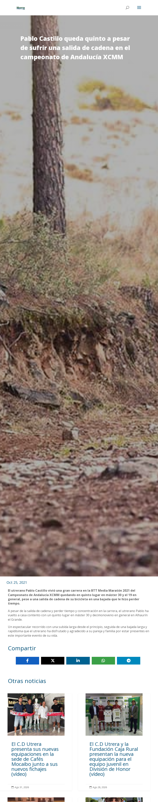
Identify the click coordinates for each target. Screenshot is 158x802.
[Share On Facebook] (27, 661)
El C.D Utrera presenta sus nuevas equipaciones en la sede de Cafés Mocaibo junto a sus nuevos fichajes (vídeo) (36, 741)
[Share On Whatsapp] (103, 661)
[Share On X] (52, 661)
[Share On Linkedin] (78, 661)
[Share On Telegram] (128, 661)
